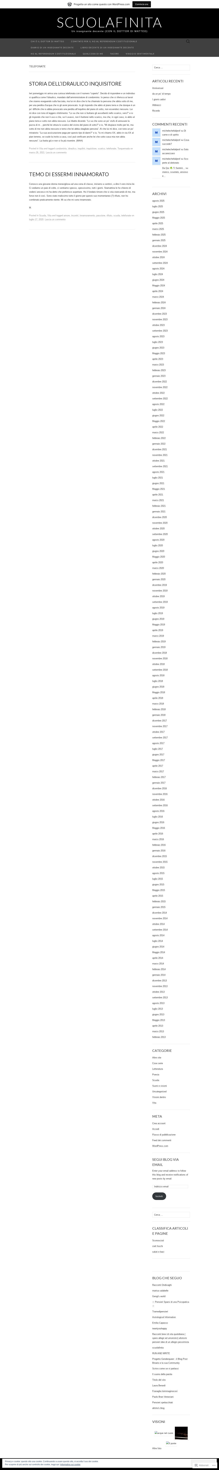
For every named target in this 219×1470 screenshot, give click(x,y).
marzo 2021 (158, 500)
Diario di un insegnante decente (52, 47)
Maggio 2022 (158, 421)
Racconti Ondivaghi (162, 1285)
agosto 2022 (158, 404)
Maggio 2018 (158, 692)
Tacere (114, 54)
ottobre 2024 (158, 257)
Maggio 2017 (158, 760)
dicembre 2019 (159, 585)
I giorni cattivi (159, 99)
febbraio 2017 (159, 777)
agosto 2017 (158, 743)
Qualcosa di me (93, 54)
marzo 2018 (158, 703)
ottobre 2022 (158, 393)
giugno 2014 (158, 946)
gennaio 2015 (158, 907)
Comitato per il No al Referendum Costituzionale (104, 41)
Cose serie (157, 1063)
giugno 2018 (158, 686)
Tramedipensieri (160, 1311)
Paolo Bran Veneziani (162, 1397)
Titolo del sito (159, 1380)
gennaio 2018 (158, 715)
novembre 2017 (160, 726)
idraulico (72, 148)
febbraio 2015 (159, 901)
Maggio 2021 (158, 489)
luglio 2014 (157, 941)
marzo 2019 (158, 636)
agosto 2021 (158, 472)
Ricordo (156, 110)
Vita (41, 148)
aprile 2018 (157, 698)
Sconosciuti (158, 1240)
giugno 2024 (158, 280)
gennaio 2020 (158, 579)
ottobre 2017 (158, 732)
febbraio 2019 (159, 641)
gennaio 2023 (158, 376)
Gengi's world (158, 1296)
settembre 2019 (160, 602)
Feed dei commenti (161, 1140)
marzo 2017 (158, 771)
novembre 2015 (160, 862)
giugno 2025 (158, 212)
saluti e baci (158, 1251)
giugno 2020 (158, 551)
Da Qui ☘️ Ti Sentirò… (173, 168)
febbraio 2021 (159, 506)
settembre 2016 (160, 805)
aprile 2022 (157, 427)
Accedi (155, 1129)
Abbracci (156, 105)
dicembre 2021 (159, 449)
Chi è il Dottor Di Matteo (47, 41)
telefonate (111, 148)
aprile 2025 (157, 223)
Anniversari (157, 88)
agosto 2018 (158, 675)
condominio (61, 148)
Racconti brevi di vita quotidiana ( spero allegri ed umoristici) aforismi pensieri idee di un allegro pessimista (170, 1338)
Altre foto (156, 1448)
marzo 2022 (158, 432)
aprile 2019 (157, 630)
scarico (101, 148)
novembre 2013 (160, 986)
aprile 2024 (157, 291)
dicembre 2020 (159, 517)
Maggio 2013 (158, 1020)
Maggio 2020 (158, 556)
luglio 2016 (157, 816)
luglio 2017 (157, 749)
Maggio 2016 (158, 828)
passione (100, 215)
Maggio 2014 (158, 952)
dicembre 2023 (159, 313)
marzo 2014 (158, 963)
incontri (74, 215)
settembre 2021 (160, 466)
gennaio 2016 (158, 850)
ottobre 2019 (158, 596)
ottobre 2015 (158, 867)
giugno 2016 (158, 822)
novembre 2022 (160, 387)
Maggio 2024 (158, 285)
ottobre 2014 (158, 924)
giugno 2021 (158, 483)
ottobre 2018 (158, 664)
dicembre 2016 (159, 788)
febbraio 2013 (159, 1037)
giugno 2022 (158, 415)
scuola (116, 215)
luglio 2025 (157, 206)
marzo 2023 (158, 364)
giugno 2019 (158, 619)
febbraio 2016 (159, 845)
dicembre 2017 (159, 720)
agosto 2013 (158, 1003)
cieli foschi (157, 1246)
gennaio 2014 (158, 975)
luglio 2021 (157, 477)
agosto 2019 (158, 607)
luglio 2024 (157, 274)
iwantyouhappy (159, 1328)
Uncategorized (159, 1091)
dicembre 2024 (159, 246)
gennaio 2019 (158, 647)
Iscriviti (159, 1196)
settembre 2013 (160, 997)
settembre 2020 (160, 534)
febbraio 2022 (159, 438)
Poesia (155, 1074)
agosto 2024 (158, 268)
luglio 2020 (157, 545)
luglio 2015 (157, 879)
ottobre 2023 (158, 325)
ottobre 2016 (158, 799)
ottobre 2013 (158, 992)
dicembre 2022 (159, 381)
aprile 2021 (157, 494)
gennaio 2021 (158, 511)
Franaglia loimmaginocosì (165, 1391)
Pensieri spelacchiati (162, 1402)
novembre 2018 (160, 658)
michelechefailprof (171, 130)
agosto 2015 (158, 873)
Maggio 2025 (158, 217)
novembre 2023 (160, 319)
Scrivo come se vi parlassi (165, 1368)
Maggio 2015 (158, 890)
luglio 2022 (157, 410)
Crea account (158, 1123)
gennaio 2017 (158, 782)
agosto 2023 (158, 336)
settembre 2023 (160, 330)
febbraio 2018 (159, 709)
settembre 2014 (160, 929)
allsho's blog (158, 1408)
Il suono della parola (162, 1374)
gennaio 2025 (158, 240)
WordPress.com (160, 1146)
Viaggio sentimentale (140, 54)
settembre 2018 (160, 669)
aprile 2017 (157, 766)
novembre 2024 (160, 251)
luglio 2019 (157, 613)
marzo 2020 (158, 568)
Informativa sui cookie (70, 1464)
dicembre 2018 (159, 653)
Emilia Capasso (160, 1323)
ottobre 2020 (158, 528)
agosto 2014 (158, 935)
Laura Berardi (158, 1385)
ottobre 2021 (158, 460)
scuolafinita (158, 1347)
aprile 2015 (157, 895)
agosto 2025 (158, 200)
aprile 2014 (157, 958)
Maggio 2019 (158, 624)
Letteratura (157, 1069)
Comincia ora (141, 4)
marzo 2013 (158, 1031)
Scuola (42, 215)
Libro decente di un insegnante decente (107, 47)
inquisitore (91, 148)
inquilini (81, 148)
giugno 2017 (158, 754)
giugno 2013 (158, 1014)
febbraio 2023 (159, 370)
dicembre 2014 (159, 912)
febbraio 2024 (159, 302)
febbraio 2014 (159, 969)
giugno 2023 (158, 347)
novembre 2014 (160, 918)
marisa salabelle (160, 1290)
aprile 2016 (157, 833)
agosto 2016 (158, 811)
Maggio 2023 (158, 353)
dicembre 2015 (159, 856)
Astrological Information (164, 1317)
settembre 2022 (160, 398)
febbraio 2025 (159, 234)
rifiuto (109, 215)
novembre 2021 (160, 455)
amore (67, 215)
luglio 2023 (157, 342)
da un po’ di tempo (161, 93)
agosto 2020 (158, 540)
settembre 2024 (160, 263)
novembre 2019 (160, 590)
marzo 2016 (158, 839)
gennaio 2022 (158, 443)
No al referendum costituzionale (53, 54)
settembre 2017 (160, 737)
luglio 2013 (157, 1009)
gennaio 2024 (158, 308)
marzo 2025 (158, 229)
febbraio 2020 (159, 573)
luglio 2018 (157, 681)
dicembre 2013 (159, 980)
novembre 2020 (160, 523)
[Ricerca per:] (188, 41)
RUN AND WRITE (161, 1353)
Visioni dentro (159, 1097)
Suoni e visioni (159, 1086)
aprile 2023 (157, 359)
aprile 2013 (157, 1025)
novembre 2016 (160, 794)
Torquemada (124, 148)
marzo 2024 (158, 297)
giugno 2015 (158, 884)
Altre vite (156, 1057)
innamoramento (87, 215)
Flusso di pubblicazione (164, 1134)
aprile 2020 (157, 562)
